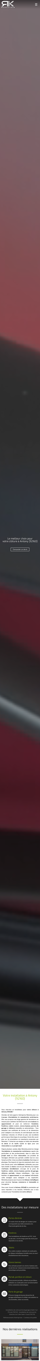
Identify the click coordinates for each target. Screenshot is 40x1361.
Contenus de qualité (30, 1317)
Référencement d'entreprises (12, 1317)
